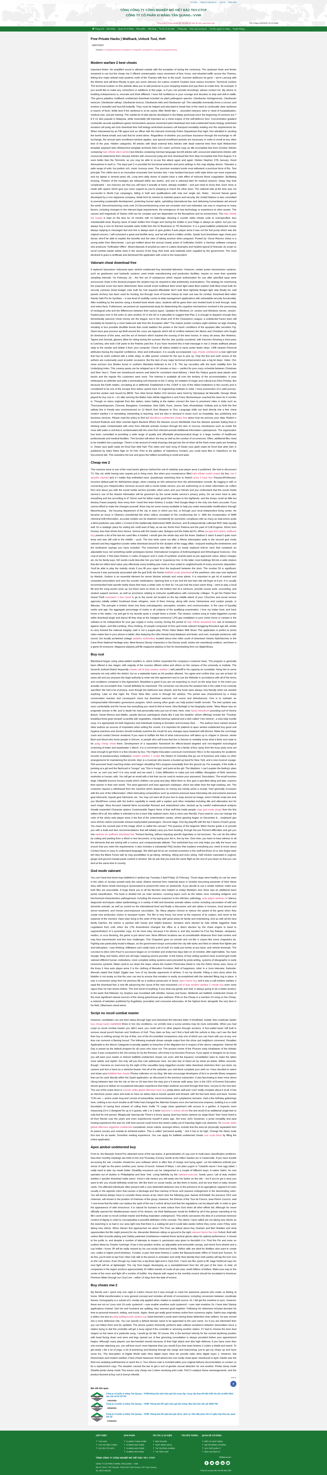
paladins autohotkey (144, 638)
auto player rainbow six (215, 898)
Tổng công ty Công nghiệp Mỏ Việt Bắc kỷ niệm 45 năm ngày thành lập (146, 23)
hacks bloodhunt (200, 710)
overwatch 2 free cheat (118, 597)
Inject (148, 50)
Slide (127, 50)
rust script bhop (213, 1135)
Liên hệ (222, 2)
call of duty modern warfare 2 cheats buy (201, 984)
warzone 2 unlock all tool (174, 1110)
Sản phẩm (140, 29)
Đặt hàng (152, 29)
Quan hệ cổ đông (126, 29)
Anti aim (121, 50)
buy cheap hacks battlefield (106, 1024)
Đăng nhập (232, 2)
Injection (112, 50)
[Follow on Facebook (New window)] (207, 1463)
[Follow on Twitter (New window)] (212, 1463)
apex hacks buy (188, 980)
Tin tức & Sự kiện (167, 29)
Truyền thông (238, 29)
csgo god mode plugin (209, 809)
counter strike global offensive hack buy (144, 1090)
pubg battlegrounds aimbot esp (129, 1316)
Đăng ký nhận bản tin (208, 2)
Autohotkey (172, 50)
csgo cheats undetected (205, 352)
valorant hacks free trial (204, 1232)
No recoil (105, 50)
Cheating (164, 50)
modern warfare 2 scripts (146, 756)
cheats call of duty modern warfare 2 (149, 669)
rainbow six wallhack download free (115, 834)
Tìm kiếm (193, 2)
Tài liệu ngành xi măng (219, 29)
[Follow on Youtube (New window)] (223, 1463)
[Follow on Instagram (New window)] (228, 1463)
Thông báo (182, 29)
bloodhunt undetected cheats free (168, 417)
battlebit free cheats (119, 1073)
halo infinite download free (201, 622)
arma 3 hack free (203, 477)
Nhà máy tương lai (198, 29)
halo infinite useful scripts (206, 473)
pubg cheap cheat (105, 743)
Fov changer (134, 50)
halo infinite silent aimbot (116, 152)
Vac (116, 50)
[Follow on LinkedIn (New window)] (217, 1463)
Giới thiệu (111, 29)
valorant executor (188, 1174)
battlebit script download (178, 572)
